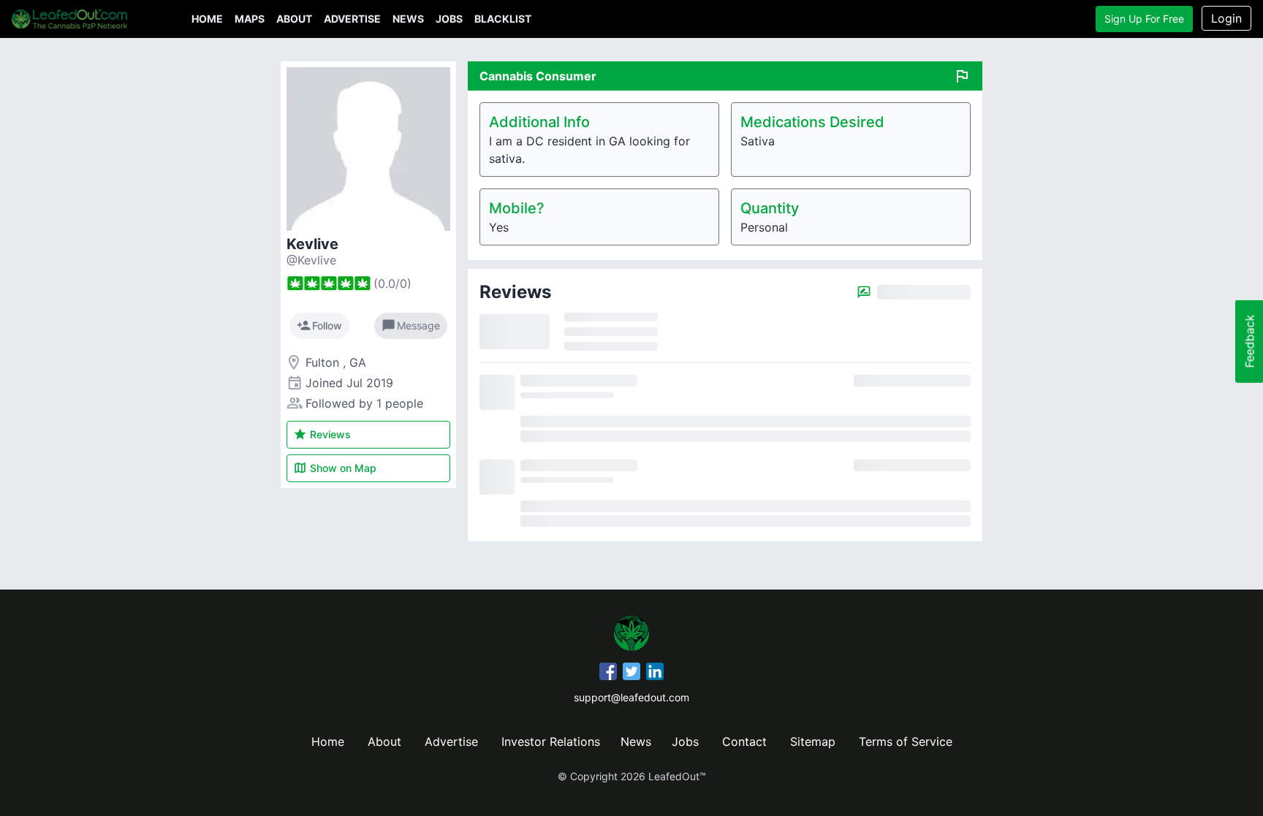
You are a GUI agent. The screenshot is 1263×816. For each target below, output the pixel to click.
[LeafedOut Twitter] (631, 674)
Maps (250, 18)
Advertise (352, 18)
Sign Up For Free (1144, 18)
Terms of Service (905, 741)
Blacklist (502, 18)
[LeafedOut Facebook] (608, 674)
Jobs (449, 18)
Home (207, 18)
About (294, 18)
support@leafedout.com (631, 697)
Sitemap (812, 741)
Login (1226, 18)
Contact (744, 741)
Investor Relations (550, 741)
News (408, 18)
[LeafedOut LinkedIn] (655, 674)
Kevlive (312, 244)
